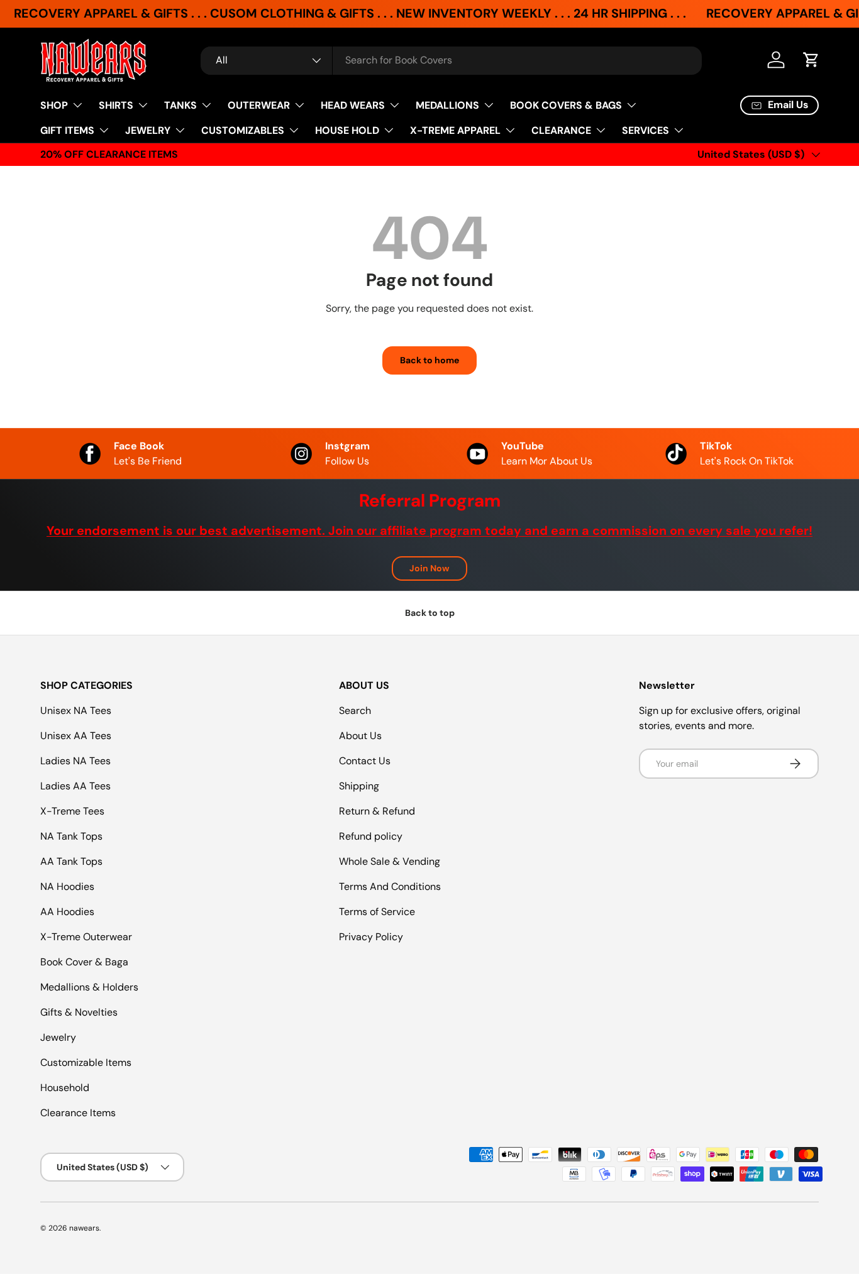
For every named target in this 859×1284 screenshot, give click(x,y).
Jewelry (58, 1037)
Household (64, 1087)
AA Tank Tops (71, 861)
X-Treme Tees (72, 811)
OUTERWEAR (259, 105)
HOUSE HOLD (347, 130)
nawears (84, 1228)
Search (355, 710)
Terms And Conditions (390, 886)
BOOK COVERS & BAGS (566, 105)
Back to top (430, 612)
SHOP (54, 105)
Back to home (429, 360)
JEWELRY (147, 130)
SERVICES (645, 130)
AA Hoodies (67, 911)
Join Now (429, 568)
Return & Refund (377, 811)
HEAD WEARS (353, 105)
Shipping (359, 786)
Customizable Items (85, 1062)
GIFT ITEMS (67, 130)
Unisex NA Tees (75, 710)
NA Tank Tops (71, 836)
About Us (360, 735)
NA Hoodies (67, 886)
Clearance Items (78, 1112)
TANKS (180, 105)
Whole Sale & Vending (389, 861)
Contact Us (365, 760)
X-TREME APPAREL (455, 130)
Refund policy (370, 836)
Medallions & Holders (89, 987)
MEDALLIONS (447, 105)
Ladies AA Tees (75, 786)
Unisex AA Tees (75, 735)
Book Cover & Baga (84, 961)
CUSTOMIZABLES (242, 130)
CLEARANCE (561, 130)
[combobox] (451, 60)
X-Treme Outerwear (86, 936)
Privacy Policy (371, 936)
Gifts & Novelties (79, 1012)
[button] (811, 60)
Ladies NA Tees (75, 760)
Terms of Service (377, 911)
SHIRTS (116, 105)
